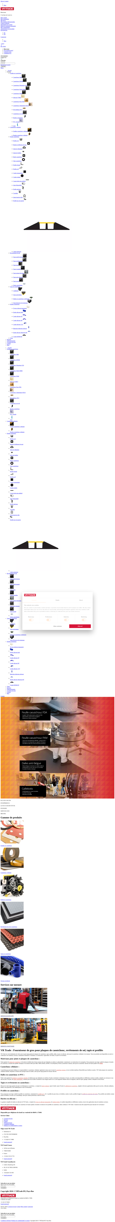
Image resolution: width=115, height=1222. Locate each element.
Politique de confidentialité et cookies (13, 1125)
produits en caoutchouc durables (20, 1078)
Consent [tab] (34, 600)
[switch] (48, 620)
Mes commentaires (5, 27)
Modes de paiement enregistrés (8, 26)
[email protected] (8, 1142)
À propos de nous (11, 342)
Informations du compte (6, 24)
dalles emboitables (18, 1079)
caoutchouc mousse (61, 1070)
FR (4, 33)
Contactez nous (7, 52)
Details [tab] (57, 600)
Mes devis (3, 20)
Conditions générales (9, 1124)
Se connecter (4, 56)
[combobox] (8, 63)
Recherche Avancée (5, 65)
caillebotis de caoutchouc (71, 1086)
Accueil (10, 70)
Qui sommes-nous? (8, 50)
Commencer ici (7, 53)
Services (9, 339)
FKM (101, 1063)
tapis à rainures (45, 1086)
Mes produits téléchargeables (8, 22)
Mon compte (4, 17)
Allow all (80, 626)
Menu (2, 68)
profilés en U (41, 1094)
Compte (3, 696)
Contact (9, 343)
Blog (5, 5)
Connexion (3, 37)
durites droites (56, 1102)
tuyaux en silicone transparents (43, 1102)
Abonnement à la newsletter (7, 29)
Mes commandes (5, 19)
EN (4, 34)
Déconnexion (4, 30)
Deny (35, 626)
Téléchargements (11, 340)
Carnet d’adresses (5, 23)
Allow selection (57, 626)
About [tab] (81, 600)
